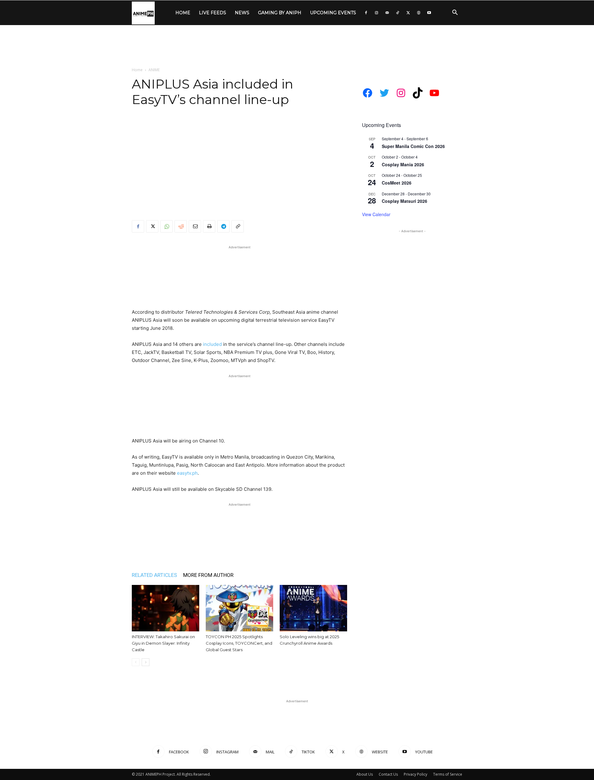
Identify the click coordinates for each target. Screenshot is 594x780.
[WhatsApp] (166, 226)
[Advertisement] (297, 46)
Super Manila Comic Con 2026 (413, 146)
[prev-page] (136, 662)
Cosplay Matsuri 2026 (404, 201)
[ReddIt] (180, 226)
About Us (364, 774)
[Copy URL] (237, 226)
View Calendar (376, 214)
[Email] (195, 226)
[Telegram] (223, 226)
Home (137, 69)
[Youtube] (429, 12)
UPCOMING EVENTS (333, 12)
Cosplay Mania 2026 (403, 164)
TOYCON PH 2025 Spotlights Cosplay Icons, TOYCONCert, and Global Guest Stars (239, 643)
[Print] (209, 226)
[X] (408, 12)
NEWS (242, 12)
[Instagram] (376, 12)
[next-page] (145, 662)
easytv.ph (187, 473)
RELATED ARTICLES (154, 575)
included (212, 344)
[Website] (418, 12)
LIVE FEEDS (212, 12)
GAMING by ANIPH (279, 12)
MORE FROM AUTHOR (208, 575)
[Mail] (387, 12)
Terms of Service (447, 774)
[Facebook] (366, 12)
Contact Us (388, 774)
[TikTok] (397, 12)
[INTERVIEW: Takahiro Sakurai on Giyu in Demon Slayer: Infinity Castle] (165, 608)
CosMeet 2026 (396, 183)
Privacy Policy (415, 774)
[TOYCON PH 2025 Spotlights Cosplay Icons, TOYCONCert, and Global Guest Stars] (239, 608)
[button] (454, 13)
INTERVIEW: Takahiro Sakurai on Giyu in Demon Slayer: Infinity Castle (163, 643)
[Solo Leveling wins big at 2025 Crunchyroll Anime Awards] (313, 608)
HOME (182, 12)
